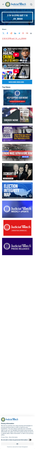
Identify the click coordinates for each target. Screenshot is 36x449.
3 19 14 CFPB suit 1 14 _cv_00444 (14, 38)
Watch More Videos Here (16, 82)
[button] (3, 4)
